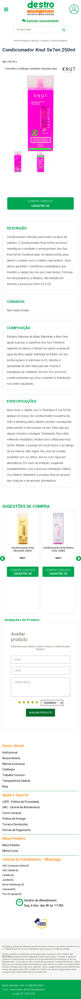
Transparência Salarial (16, 780)
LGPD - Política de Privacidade (20, 801)
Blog (5, 786)
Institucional (9, 752)
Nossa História (11, 758)
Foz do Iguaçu (10, 893)
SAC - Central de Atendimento (21, 807)
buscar (63, 29)
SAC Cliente (9, 870)
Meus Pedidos (11, 845)
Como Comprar (11, 813)
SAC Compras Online (14, 865)
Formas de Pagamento (16, 830)
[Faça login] (74, 13)
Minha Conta (10, 850)
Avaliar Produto (40, 712)
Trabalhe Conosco (13, 775)
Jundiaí (6, 879)
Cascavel (7, 889)
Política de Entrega (14, 818)
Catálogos (8, 769)
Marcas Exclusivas (13, 763)
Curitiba (7, 875)
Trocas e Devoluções (15, 824)
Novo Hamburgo (12, 884)
